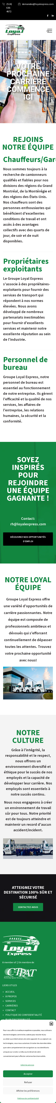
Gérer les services (27, 1065)
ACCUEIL (10, 991)
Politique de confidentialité (28, 1098)
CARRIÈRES (11, 1005)
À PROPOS (11, 996)
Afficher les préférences (28, 1090)
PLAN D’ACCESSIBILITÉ (17, 1019)
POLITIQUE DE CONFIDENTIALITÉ (23, 1014)
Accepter (28, 1073)
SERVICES (10, 1000)
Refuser (28, 1082)
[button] (51, 1023)
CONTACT (10, 1010)
